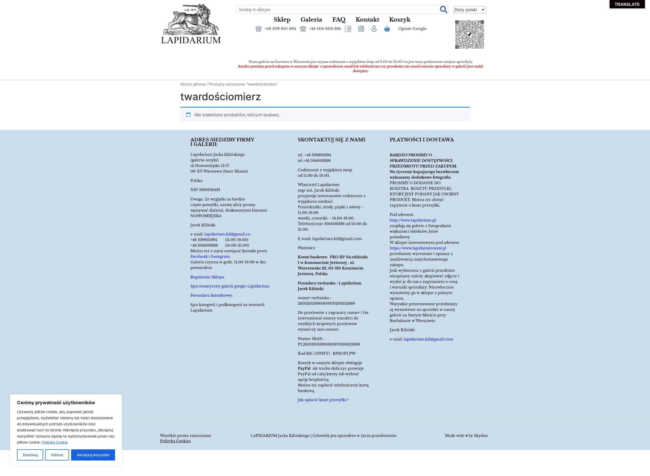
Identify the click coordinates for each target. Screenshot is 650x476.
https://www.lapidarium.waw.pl (418, 248)
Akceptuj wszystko (93, 455)
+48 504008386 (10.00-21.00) (219, 245)
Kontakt (367, 19)
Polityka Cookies (175, 441)
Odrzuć (57, 455)
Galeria (311, 19)
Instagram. (221, 256)
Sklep (282, 19)
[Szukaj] (443, 9)
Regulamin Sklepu (207, 277)
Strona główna (192, 84)
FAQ (339, 19)
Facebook (199, 256)
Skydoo (481, 435)
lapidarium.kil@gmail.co (227, 234)
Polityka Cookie (55, 442)
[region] (66, 430)
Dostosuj (30, 455)
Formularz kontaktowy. (211, 295)
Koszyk (400, 19)
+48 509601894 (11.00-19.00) (219, 239)
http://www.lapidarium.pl (413, 220)
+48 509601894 (317, 155)
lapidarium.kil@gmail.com (337, 238)
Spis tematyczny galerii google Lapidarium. (230, 286)
